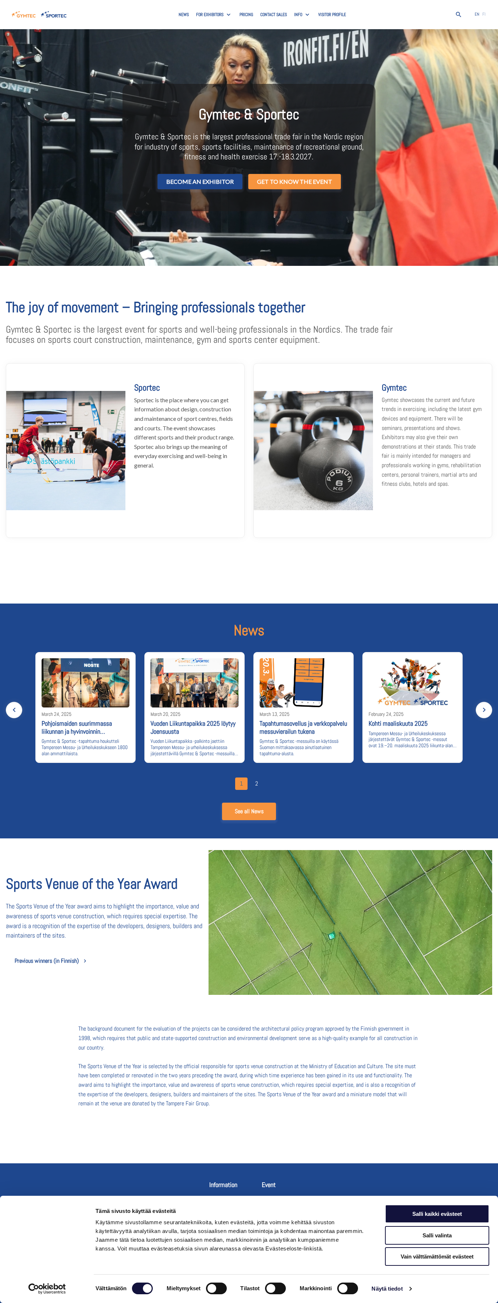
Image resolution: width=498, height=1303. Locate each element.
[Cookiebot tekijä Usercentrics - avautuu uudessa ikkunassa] (47, 1288)
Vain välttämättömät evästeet (437, 1256)
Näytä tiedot (386, 1288)
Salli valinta (437, 1235)
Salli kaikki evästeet (437, 1214)
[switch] (216, 1288)
